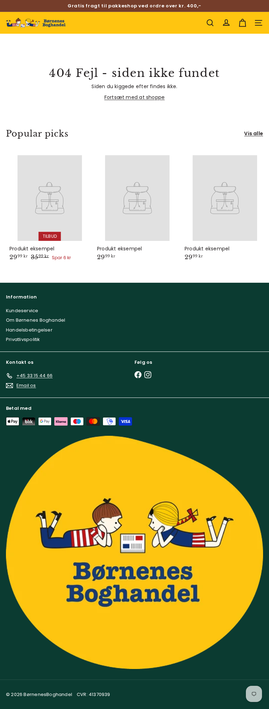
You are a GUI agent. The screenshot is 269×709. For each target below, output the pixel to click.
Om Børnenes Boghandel (35, 320)
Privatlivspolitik (23, 339)
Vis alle (253, 133)
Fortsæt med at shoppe (134, 97)
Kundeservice (22, 310)
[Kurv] (242, 23)
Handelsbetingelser (29, 330)
